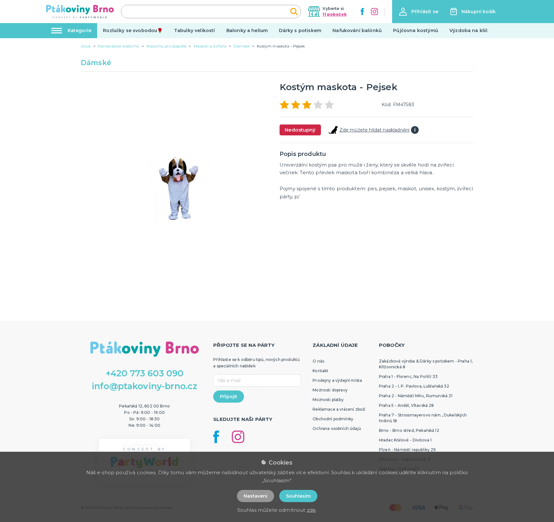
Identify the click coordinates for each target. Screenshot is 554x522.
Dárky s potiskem (300, 30)
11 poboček (335, 14)
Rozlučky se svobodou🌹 (133, 30)
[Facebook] (362, 11)
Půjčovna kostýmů (415, 30)
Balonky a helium (247, 30)
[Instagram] (374, 11)
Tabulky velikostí (194, 30)
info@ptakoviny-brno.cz (144, 386)
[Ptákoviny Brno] (80, 11)
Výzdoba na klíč (468, 30)
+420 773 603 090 (144, 373)
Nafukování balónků (357, 30)
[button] (418, 12)
